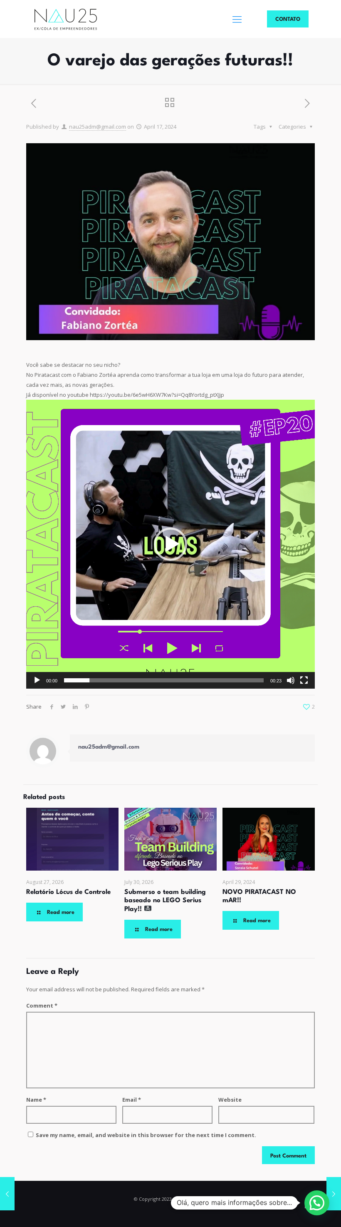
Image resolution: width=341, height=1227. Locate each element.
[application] (170, 544)
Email (131, 1099)
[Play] (37, 680)
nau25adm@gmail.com (97, 126)
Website (230, 1099)
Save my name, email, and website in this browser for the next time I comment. (146, 1135)
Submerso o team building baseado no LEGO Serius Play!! (165, 901)
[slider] (164, 680)
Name (36, 1099)
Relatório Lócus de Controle (68, 892)
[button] (170, 544)
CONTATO (287, 19)
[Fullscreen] (304, 680)
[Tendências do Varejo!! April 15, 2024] (7, 1193)
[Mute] (291, 680)
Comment (41, 1005)
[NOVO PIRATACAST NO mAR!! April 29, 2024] (333, 1193)
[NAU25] (66, 18)
